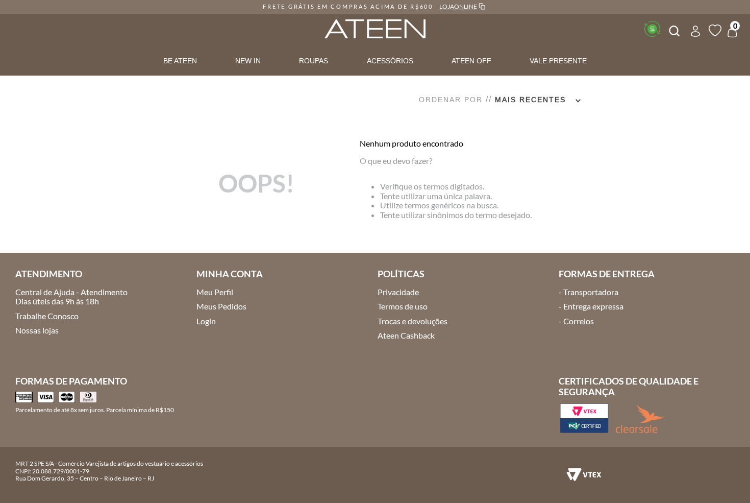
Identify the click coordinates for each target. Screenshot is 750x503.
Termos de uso (403, 306)
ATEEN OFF (471, 61)
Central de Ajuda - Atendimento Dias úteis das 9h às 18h (71, 296)
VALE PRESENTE (558, 61)
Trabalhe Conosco (47, 316)
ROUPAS (313, 61)
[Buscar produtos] (673, 29)
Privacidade (398, 292)
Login (206, 321)
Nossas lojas (37, 330)
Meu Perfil (214, 292)
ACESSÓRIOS (390, 61)
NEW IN (248, 61)
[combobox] (673, 29)
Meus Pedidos (221, 306)
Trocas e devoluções (412, 321)
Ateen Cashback (406, 335)
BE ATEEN (180, 61)
